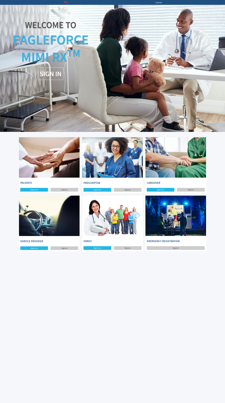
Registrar (64, 190)
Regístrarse (34, 190)
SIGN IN (51, 73)
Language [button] (158, 2)
